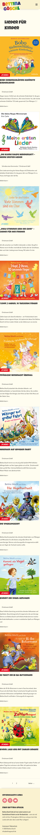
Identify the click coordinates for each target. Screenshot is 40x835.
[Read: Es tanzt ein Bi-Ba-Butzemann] (19, 652)
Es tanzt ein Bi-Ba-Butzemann (16, 675)
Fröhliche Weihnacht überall (16, 375)
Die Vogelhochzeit (10, 524)
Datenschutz (13, 826)
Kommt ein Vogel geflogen (15, 598)
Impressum (5, 826)
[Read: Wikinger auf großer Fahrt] (19, 426)
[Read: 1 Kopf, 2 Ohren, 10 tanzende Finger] (19, 280)
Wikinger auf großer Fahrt (15, 450)
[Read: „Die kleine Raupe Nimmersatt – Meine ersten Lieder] (19, 131)
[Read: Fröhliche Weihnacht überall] (19, 352)
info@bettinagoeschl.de (9, 831)
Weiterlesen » (4, 106)
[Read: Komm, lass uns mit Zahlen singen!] (19, 726)
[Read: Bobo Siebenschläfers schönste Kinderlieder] (20, 56)
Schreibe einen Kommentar (10, 166)
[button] (34, 4)
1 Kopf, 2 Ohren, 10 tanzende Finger (19, 304)
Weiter (31, 783)
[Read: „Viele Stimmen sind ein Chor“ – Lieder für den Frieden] (19, 206)
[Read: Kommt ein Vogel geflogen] (19, 575)
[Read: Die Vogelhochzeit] (19, 501)
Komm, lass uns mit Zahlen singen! (19, 750)
